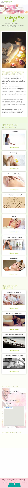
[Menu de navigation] (25, 2)
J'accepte (11, 484)
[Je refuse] (26, 483)
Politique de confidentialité (14, 486)
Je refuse (17, 484)
